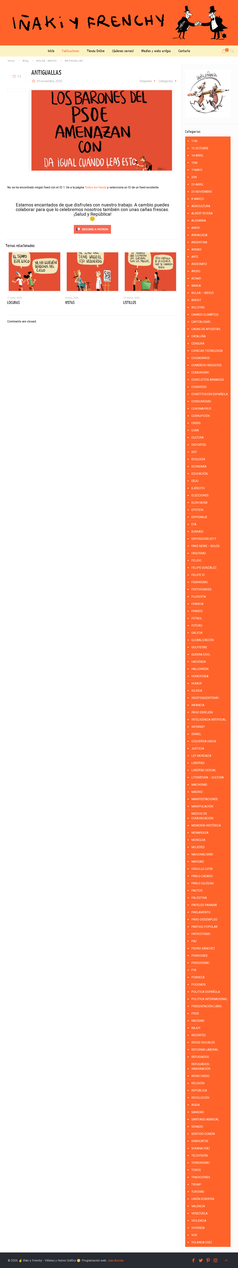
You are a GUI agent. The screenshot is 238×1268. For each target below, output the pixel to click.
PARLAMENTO (200, 912)
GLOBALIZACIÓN (202, 640)
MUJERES (198, 847)
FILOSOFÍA (198, 596)
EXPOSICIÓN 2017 (203, 539)
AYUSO (195, 271)
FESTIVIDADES (201, 589)
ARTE (194, 256)
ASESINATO (199, 264)
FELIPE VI (198, 575)
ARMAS (196, 249)
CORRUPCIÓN (200, 416)
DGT (194, 452)
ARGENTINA (199, 242)
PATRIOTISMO (200, 934)
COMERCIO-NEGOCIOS (206, 365)
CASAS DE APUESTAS (205, 329)
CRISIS (196, 423)
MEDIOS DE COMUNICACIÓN (202, 816)
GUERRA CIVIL (200, 654)
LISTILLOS (129, 302)
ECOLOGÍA (198, 459)
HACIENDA (198, 661)
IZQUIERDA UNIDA (203, 741)
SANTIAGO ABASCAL (205, 1119)
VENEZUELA (199, 1213)
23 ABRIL (197, 184)
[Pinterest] (208, 1260)
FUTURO (196, 625)
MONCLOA (198, 840)
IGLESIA (196, 690)
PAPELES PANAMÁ (204, 905)
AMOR (195, 228)
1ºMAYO (196, 170)
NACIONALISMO (202, 854)
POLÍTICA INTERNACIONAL (209, 999)
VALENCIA (198, 1206)
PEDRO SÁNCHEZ (203, 948)
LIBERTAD (198, 763)
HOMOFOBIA (199, 676)
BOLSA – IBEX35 (202, 293)
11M (194, 141)
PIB (193, 970)
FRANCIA (197, 604)
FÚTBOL (196, 618)
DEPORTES (198, 445)
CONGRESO (199, 387)
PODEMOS (198, 984)
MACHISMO (199, 784)
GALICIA (196, 633)
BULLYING (198, 307)
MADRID (197, 792)
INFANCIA (197, 705)
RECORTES (198, 1035)
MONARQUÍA (199, 832)
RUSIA (195, 1105)
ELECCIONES (200, 495)
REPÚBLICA (199, 1090)
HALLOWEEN (199, 669)
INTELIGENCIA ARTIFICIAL (208, 719)
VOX (194, 1235)
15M (194, 162)
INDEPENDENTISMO (205, 698)
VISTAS (70, 302)
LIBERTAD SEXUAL (203, 770)
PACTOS (196, 890)
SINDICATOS (199, 1141)
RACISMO (197, 1020)
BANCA (196, 285)
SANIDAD (197, 1112)
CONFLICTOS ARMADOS (207, 379)
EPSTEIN (197, 510)
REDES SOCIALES (203, 1042)
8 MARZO (197, 199)
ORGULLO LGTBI (202, 869)
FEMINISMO (199, 582)
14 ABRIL (197, 155)
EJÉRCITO (198, 488)
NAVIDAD (197, 861)
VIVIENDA (198, 1228)
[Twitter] (201, 1260)
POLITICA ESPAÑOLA (205, 992)
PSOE (195, 1013)
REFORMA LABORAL (204, 1049)
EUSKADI (197, 531)
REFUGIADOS (200, 1057)
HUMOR (196, 683)
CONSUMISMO (201, 401)
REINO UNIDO (200, 1076)
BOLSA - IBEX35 (46, 60)
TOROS (196, 1170)
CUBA (195, 430)
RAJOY (195, 1028)
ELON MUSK (199, 502)
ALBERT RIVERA (202, 213)
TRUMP (196, 1184)
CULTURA (197, 437)
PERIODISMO (200, 963)
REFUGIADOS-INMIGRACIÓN (200, 1066)
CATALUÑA (198, 336)
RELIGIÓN (197, 1083)
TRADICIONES (200, 1177)
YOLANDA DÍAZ (201, 1242)
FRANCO (197, 611)
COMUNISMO (200, 372)
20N (194, 177)
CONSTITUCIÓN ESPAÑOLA (209, 394)
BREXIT (196, 300)
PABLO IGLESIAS (202, 883)
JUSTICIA (197, 748)
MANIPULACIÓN (202, 806)
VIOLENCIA (198, 1220)
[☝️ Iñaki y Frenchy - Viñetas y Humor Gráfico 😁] (119, 22)
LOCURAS (13, 302)
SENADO (197, 1126)
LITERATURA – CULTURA (207, 777)
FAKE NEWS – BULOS (205, 546)
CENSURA (197, 343)
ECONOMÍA (198, 466)
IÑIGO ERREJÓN (202, 712)
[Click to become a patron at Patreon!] (92, 234)
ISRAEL (196, 734)
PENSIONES (199, 955)
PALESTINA (199, 898)
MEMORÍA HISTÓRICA (206, 825)
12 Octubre (199, 148)
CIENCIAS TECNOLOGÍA (207, 351)
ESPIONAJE (199, 517)
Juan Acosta (115, 1260)
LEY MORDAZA (201, 755)
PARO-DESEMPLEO (204, 919)
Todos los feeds (95, 187)
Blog (25, 60)
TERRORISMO (200, 1163)
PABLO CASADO (202, 876)
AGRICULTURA (200, 206)
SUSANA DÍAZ (200, 1148)
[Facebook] (193, 1260)
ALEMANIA (198, 220)
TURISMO (197, 1191)
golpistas (199, 647)
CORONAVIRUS (201, 408)
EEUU (194, 481)
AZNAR (196, 278)
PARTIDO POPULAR (204, 926)
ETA (193, 524)
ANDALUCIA (199, 235)
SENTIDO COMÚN (203, 1134)
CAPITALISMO (200, 322)
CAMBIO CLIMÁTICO (204, 314)
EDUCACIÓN (199, 473)
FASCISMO (198, 553)
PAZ (194, 941)
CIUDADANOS (200, 358)
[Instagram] (215, 1260)
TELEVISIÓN (199, 1155)
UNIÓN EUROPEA (202, 1199)
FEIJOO (196, 560)
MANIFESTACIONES (204, 799)
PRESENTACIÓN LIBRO (206, 1006)
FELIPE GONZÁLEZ (204, 567)
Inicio (11, 60)
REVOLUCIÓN (200, 1097)
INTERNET (198, 727)
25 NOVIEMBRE (201, 191)
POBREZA (198, 977)
